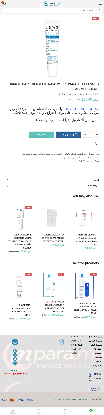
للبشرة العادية (69, 157)
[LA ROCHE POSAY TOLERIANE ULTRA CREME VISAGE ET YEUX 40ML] (52, 285)
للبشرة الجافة (44, 154)
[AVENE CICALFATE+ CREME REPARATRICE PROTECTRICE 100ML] (52, 218)
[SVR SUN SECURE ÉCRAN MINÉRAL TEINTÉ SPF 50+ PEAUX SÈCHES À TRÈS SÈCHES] (19, 218)
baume (90, 161)
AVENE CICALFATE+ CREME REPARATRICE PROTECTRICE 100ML (53, 238)
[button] (4, 3)
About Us (76, 340)
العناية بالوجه (56, 154)
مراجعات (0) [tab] (93, 185)
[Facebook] (15, 351)
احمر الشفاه (82, 154)
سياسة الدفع (96, 345)
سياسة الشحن (95, 341)
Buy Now (41, 134)
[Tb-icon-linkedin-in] (15, 363)
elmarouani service (62, 399)
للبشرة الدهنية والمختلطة (87, 157)
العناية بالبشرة (70, 154)
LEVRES (81, 161)
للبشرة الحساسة (30, 154)
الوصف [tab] (95, 180)
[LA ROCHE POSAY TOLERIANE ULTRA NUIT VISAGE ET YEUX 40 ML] (84, 286)
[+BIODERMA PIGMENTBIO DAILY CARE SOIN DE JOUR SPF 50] (19, 287)
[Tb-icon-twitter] (15, 359)
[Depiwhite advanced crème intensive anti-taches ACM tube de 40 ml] (84, 218)
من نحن (98, 357)
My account (77, 345)
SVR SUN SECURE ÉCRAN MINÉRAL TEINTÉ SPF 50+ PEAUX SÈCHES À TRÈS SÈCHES (20, 241)
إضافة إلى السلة (66, 134)
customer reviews (78, 94)
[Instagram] (15, 355)
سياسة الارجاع (95, 337)
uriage (73, 161)
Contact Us (77, 336)
